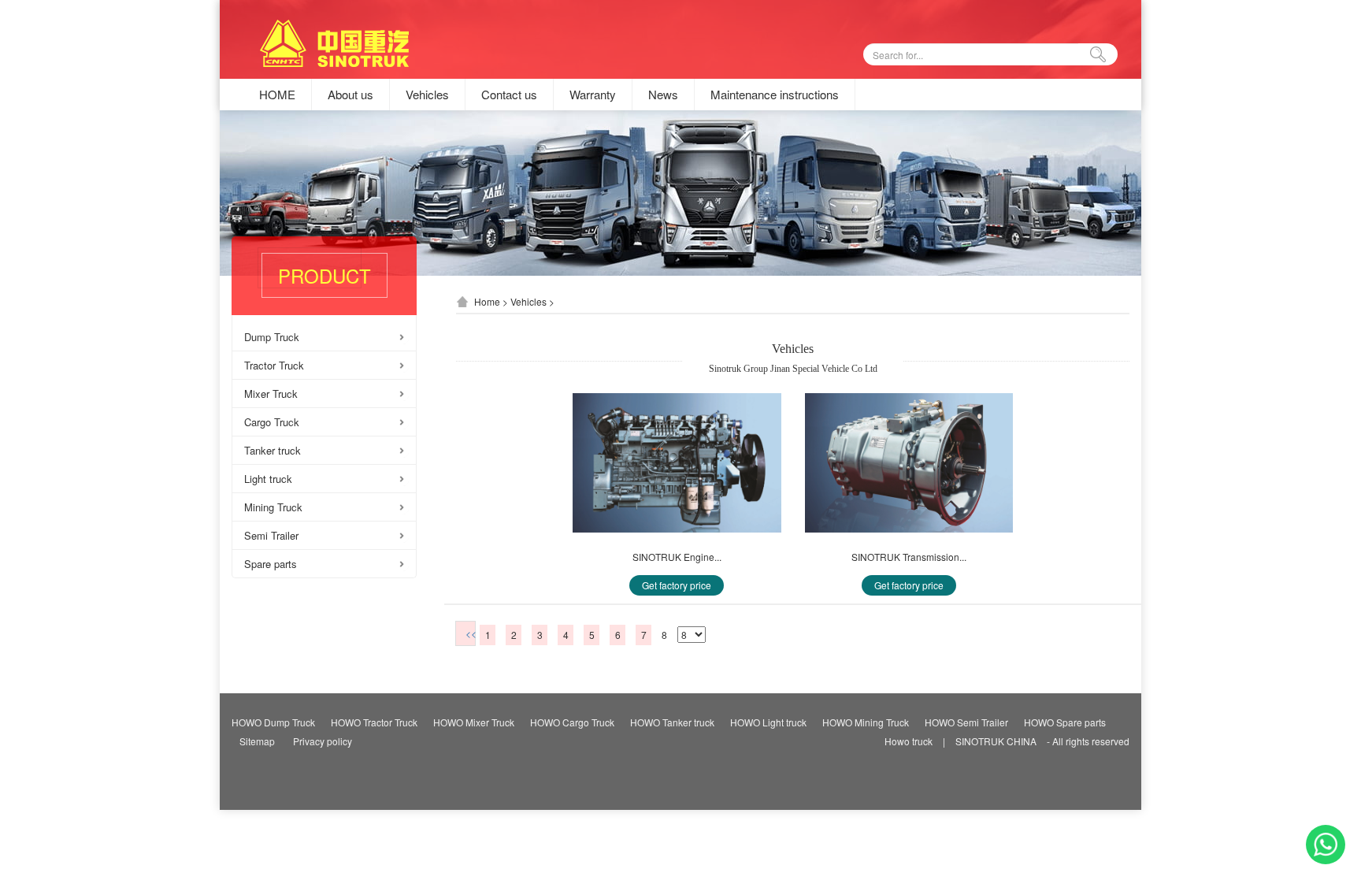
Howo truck (908, 741)
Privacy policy (322, 741)
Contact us (509, 94)
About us (350, 94)
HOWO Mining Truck (865, 722)
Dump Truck (271, 336)
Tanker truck (272, 450)
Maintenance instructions (774, 94)
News (663, 94)
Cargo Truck (271, 421)
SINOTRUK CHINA (996, 741)
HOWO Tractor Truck (374, 722)
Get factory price (676, 585)
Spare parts (270, 563)
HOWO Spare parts (1065, 722)
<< (470, 633)
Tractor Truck (274, 365)
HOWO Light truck (768, 722)
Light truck (268, 478)
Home (487, 301)
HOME (277, 94)
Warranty (592, 94)
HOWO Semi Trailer (966, 722)
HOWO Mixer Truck (473, 722)
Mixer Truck (271, 393)
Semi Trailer (271, 535)
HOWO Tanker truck (672, 722)
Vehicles (427, 94)
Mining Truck (273, 506)
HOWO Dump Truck (273, 722)
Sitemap (257, 741)
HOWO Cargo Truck (572, 722)
